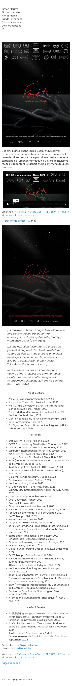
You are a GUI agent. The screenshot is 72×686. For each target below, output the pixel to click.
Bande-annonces (12, 19)
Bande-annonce (24, 215)
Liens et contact (11, 25)
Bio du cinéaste (11, 12)
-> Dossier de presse (14, 220)
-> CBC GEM (49, 212)
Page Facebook (11, 663)
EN (3, 29)
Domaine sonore (11, 22)
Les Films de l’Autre (27, 645)
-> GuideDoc (33, 212)
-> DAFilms (19, 212)
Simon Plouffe (10, 9)
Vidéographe (23, 648)
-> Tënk (61, 212)
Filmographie (9, 15)
